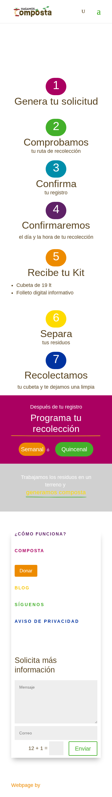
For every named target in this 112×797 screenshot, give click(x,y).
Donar (26, 571)
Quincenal (74, 449)
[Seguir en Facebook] (19, 640)
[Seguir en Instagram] (30, 640)
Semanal (32, 449)
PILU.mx (51, 785)
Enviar (83, 748)
